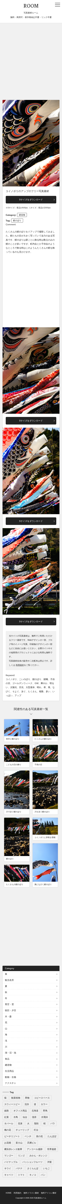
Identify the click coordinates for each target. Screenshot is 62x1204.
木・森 (8, 1016)
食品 (7, 1059)
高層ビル (31, 1142)
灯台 (36, 1130)
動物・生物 (10, 1077)
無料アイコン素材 (48, 1193)
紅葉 (6, 1117)
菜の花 (39, 1136)
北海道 (35, 1110)
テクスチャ (10, 1083)
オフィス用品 (20, 1110)
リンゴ (21, 1155)
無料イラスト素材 (31, 1193)
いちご (46, 1168)
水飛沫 (44, 1117)
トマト (21, 1175)
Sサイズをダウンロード (31, 199)
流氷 (27, 1104)
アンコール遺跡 (34, 1149)
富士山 (19, 1142)
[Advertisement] (31, 62)
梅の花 (7, 1130)
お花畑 (7, 1142)
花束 (20, 1123)
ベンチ (28, 1136)
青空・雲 (9, 1004)
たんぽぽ (52, 1136)
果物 (27, 1098)
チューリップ (22, 1130)
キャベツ (8, 1175)
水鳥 (16, 1117)
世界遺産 (51, 1149)
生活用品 (9, 1071)
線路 (6, 1110)
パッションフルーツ (32, 1162)
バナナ (19, 1168)
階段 (36, 1123)
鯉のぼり (17, 220)
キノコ (32, 1175)
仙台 (25, 1117)
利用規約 (20, 665)
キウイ (7, 1168)
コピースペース (42, 1098)
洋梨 (49, 1162)
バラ (52, 1123)
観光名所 (9, 980)
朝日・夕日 (10, 1010)
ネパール (8, 1123)
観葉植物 (15, 1098)
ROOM (31, 6)
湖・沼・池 (10, 1052)
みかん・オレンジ (38, 1155)
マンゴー (8, 1155)
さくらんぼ (32, 1168)
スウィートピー (12, 1104)
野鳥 (45, 1110)
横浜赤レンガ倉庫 (13, 1149)
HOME (8, 1193)
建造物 (22, 215)
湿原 (34, 1117)
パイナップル (11, 1162)
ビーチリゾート (12, 1136)
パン (43, 1175)
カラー (44, 1104)
